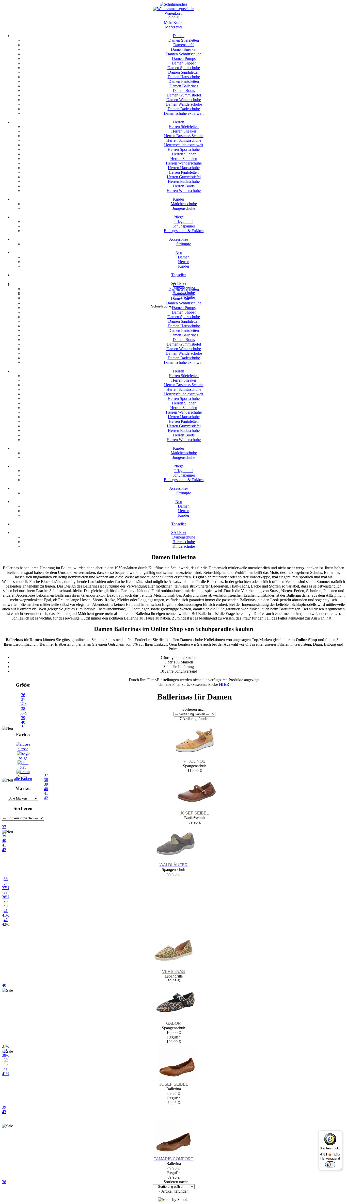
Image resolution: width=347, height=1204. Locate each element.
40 (6, 906)
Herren (178, 122)
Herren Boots (184, 186)
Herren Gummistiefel (184, 177)
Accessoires (178, 239)
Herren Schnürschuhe (183, 140)
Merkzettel (173, 27)
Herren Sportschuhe (184, 149)
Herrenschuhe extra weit (183, 145)
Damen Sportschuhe (183, 68)
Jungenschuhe (183, 208)
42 (6, 920)
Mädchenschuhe (184, 204)
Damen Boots (184, 90)
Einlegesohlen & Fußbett (184, 231)
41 (6, 910)
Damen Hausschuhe (184, 77)
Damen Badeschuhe (184, 109)
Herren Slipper (184, 154)
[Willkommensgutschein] (173, 9)
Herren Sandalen (183, 158)
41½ (5, 915)
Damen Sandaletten (183, 72)
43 (4, 1112)
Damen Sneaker (184, 49)
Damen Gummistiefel (184, 95)
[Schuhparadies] (173, 4)
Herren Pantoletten (184, 172)
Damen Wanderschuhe (184, 104)
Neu (178, 252)
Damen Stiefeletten (183, 40)
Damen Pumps (184, 58)
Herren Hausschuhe (184, 168)
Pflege (179, 217)
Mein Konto (173, 22)
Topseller (178, 275)
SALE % (178, 532)
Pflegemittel (183, 221)
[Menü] (339, 1133)
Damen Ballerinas (183, 86)
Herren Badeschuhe (184, 181)
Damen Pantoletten (183, 81)
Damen (178, 36)
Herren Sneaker (183, 131)
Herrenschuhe (183, 542)
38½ (23, 713)
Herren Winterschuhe (184, 190)
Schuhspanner (183, 226)
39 (23, 717)
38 (23, 708)
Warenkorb (173, 13)
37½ (23, 704)
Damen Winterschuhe (183, 99)
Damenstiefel (183, 45)
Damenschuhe (183, 537)
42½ (5, 924)
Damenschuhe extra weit (183, 113)
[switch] (330, 1164)
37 (23, 699)
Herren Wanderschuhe (184, 163)
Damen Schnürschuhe (183, 54)
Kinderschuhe (183, 546)
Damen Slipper (184, 63)
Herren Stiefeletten (184, 126)
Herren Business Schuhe (183, 136)
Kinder (178, 199)
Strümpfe (183, 244)
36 (23, 695)
